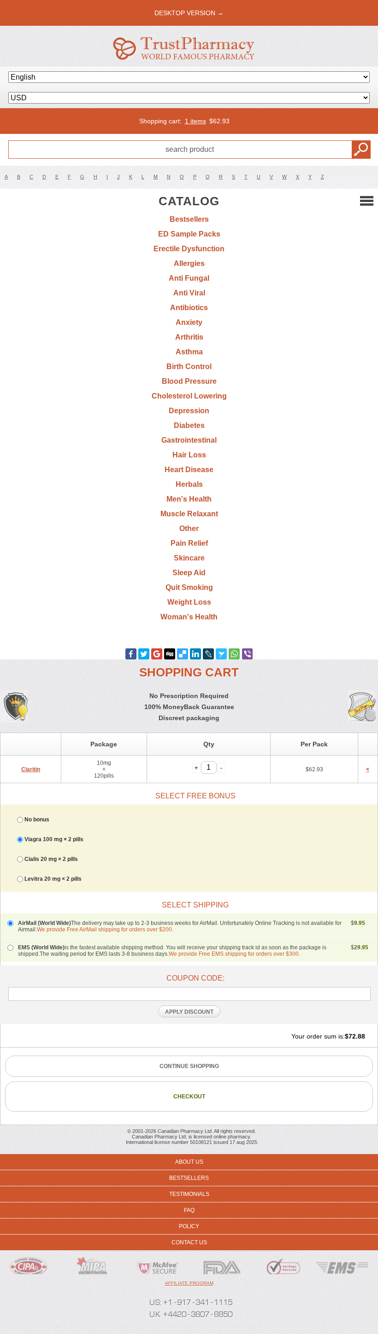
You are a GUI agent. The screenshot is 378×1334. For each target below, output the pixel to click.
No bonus (36, 819)
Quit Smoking (189, 587)
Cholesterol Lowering (189, 396)
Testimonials (189, 1194)
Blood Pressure (189, 381)
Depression (189, 411)
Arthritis (189, 337)
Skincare (189, 558)
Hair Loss (189, 455)
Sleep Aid (189, 573)
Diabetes (189, 425)
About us (189, 1162)
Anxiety (189, 322)
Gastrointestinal (189, 440)
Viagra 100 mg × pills (53, 839)
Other (189, 528)
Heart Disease (189, 470)
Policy (189, 1226)
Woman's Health (189, 617)
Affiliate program (189, 1283)
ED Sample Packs (189, 234)
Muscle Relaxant (189, 514)
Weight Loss (189, 602)
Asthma (189, 352)
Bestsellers (189, 219)
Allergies (189, 263)
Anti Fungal (189, 278)
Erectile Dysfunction (189, 249)
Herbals (189, 484)
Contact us (189, 1242)
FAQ (189, 1210)
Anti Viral (189, 293)
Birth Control (189, 366)
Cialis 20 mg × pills (51, 859)
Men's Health (189, 499)
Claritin (30, 769)
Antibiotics (189, 308)
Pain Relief (189, 543)
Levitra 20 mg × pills (53, 879)
